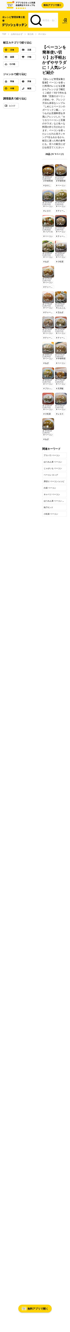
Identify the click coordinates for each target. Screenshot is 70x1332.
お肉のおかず (17, 34)
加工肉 (30, 34)
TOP (4, 34)
